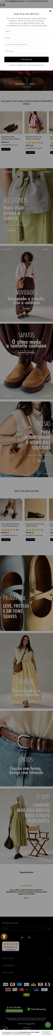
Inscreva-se (26, 59)
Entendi (46, 1033)
